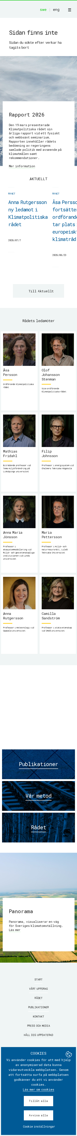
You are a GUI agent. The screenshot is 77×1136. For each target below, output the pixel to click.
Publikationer (38, 1007)
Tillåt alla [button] (38, 1101)
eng (56, 9)
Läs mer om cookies (38, 1089)
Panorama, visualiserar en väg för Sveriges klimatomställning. (36, 925)
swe (43, 9)
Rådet (38, 998)
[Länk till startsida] (33, 9)
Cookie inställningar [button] (39, 1126)
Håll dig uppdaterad (38, 1035)
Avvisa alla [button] (38, 1115)
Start (38, 979)
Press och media (38, 1026)
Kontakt (38, 1016)
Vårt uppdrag (38, 989)
